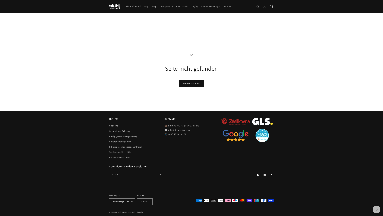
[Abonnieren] (159, 174)
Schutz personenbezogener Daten (125, 147)
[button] (258, 6)
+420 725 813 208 (177, 134)
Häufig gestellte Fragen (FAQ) (123, 136)
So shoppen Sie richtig (120, 152)
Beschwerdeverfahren (119, 157)
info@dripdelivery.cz (179, 130)
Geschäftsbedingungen (120, 141)
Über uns (113, 125)
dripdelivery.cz (121, 212)
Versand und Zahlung (119, 131)
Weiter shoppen (191, 83)
